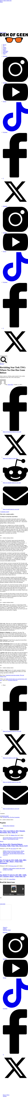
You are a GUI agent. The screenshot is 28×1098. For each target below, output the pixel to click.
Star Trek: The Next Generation (12, 817)
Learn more (2, 903)
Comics (4, 48)
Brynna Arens (13, 866)
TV (3, 46)
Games (4, 47)
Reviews (2, 363)
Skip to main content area (5, 0)
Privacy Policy (6, 1094)
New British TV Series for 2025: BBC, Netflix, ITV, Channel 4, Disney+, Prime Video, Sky (13, 875)
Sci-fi (4, 817)
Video (4, 53)
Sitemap (5, 1096)
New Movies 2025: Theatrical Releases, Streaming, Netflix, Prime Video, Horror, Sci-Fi (14, 845)
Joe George (13, 848)
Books (4, 49)
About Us (5, 927)
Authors (5, 928)
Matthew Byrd (14, 835)
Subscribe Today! (7, 930)
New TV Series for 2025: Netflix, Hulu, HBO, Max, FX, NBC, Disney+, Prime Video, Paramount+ (13, 861)
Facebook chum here (12, 680)
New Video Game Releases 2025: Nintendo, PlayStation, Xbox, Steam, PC (12, 831)
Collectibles (5, 51)
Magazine (5, 52)
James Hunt (10, 384)
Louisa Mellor (12, 879)
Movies (4, 44)
